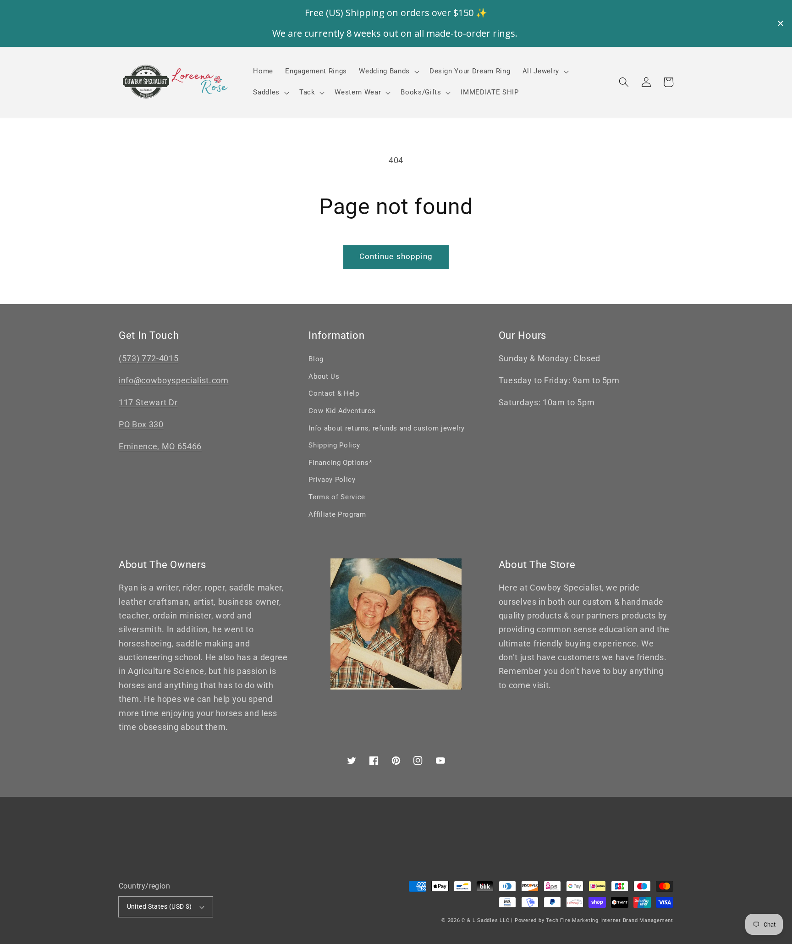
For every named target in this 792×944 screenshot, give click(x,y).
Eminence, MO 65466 (160, 446)
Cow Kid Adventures (341, 411)
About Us (323, 376)
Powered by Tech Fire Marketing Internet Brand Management (594, 920)
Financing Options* (340, 462)
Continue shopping (396, 256)
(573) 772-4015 (148, 358)
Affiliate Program (337, 514)
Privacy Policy (331, 479)
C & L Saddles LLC (485, 920)
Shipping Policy (334, 445)
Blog (316, 359)
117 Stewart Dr (148, 402)
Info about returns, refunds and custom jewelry (386, 428)
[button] (624, 82)
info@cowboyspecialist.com (174, 380)
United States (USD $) (159, 906)
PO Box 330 (141, 424)
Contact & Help (333, 393)
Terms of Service (336, 497)
